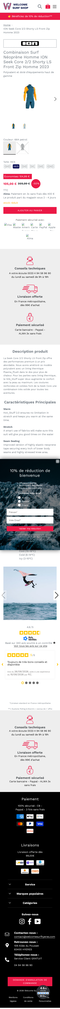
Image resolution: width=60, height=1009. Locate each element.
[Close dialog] (57, 461)
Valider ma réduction (30, 528)
